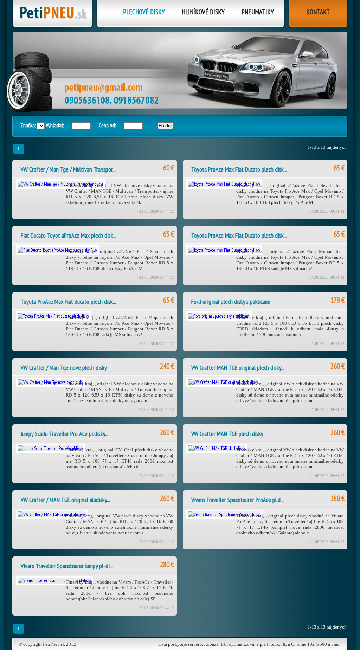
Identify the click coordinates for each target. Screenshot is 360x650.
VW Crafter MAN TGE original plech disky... (237, 367)
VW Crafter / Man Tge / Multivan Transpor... (68, 169)
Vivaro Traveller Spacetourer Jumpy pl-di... (67, 566)
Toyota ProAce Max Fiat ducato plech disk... (68, 301)
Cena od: (107, 125)
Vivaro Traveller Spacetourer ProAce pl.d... (237, 500)
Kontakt (318, 12)
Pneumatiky (258, 12)
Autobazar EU (213, 644)
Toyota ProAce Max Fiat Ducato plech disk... (239, 169)
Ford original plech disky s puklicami (230, 301)
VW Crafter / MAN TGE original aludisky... (65, 500)
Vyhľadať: (55, 125)
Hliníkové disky (203, 12)
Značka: (28, 125)
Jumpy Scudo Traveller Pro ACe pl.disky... (64, 434)
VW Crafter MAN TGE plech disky (227, 434)
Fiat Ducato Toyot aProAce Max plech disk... (68, 235)
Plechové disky (144, 12)
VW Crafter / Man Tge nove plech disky (64, 367)
